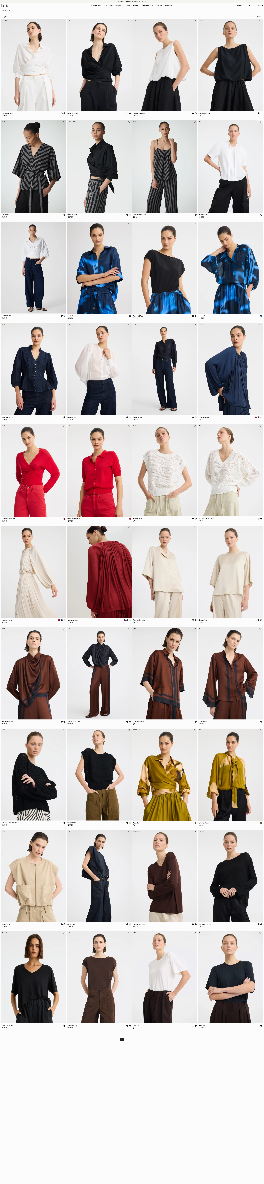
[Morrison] (5, 5)
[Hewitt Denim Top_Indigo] (33, 369)
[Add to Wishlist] (63, 20)
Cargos (136, 5)
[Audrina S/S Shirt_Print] (164, 673)
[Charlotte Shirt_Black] (99, 166)
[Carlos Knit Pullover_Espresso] (164, 876)
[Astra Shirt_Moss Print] (164, 775)
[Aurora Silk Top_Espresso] (99, 977)
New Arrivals (96, 5)
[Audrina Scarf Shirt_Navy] (99, 673)
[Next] (64, 62)
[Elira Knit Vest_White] (164, 470)
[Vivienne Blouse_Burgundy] (99, 572)
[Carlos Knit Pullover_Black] (230, 876)
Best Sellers (115, 5)
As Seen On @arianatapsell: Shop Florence (132, 1)
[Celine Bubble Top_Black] (230, 65)
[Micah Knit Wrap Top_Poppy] (33, 470)
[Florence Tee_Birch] (230, 572)
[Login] (246, 6)
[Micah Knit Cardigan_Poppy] (99, 470)
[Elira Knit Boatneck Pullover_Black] (33, 775)
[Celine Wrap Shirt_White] (33, 65)
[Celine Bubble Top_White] (164, 65)
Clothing (126, 5)
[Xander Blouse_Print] (230, 268)
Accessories (157, 5)
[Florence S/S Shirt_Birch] (164, 572)
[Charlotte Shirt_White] (33, 268)
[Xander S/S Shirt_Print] (99, 268)
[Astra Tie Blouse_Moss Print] (230, 775)
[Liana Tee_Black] (230, 977)
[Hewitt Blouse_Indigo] (164, 369)
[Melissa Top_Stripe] (33, 166)
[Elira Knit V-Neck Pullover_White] (230, 470)
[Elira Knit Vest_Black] (99, 775)
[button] (252, 17)
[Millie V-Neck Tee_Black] (33, 977)
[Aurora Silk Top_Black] (164, 268)
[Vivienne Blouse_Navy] (230, 369)
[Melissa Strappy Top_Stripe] (164, 166)
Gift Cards (169, 5)
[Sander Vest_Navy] (99, 876)
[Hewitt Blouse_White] (99, 369)
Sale (105, 5)
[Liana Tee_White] (164, 977)
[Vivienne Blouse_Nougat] (33, 572)
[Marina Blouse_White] (230, 166)
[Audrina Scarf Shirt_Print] (33, 673)
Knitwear (145, 5)
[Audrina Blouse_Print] (230, 673)
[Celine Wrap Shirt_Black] (99, 65)
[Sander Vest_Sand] (33, 876)
